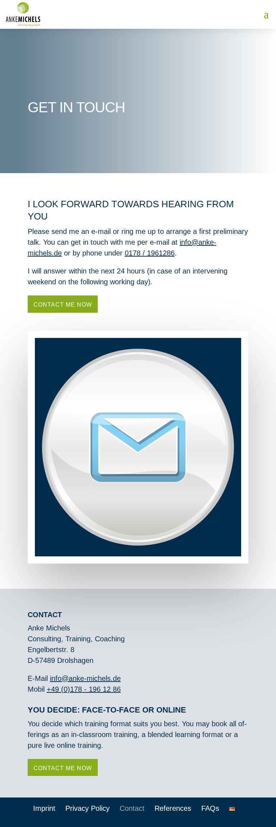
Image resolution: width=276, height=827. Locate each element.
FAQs (210, 808)
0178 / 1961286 (150, 253)
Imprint (44, 808)
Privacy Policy (87, 808)
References (173, 808)
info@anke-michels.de (85, 678)
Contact (132, 808)
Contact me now (62, 305)
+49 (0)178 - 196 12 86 (84, 689)
